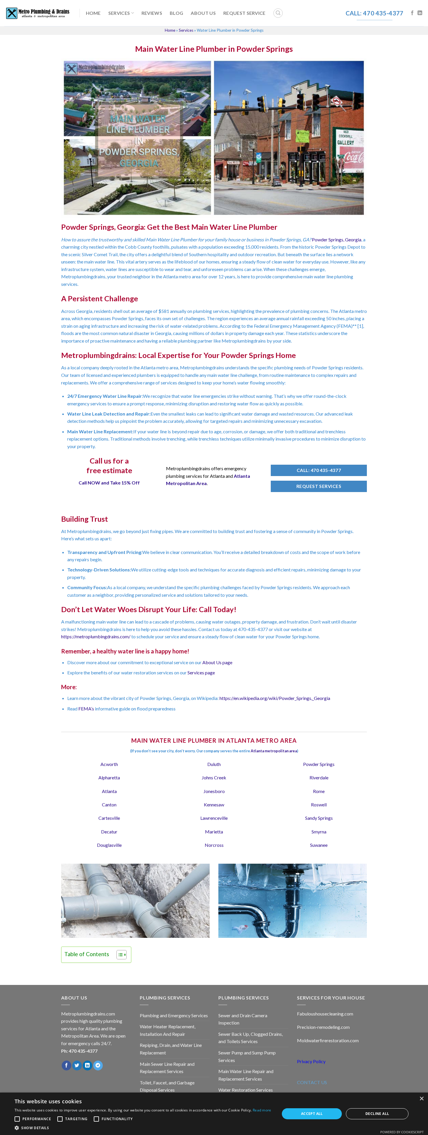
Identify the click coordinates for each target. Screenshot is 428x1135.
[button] (143, 1128)
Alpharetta (109, 777)
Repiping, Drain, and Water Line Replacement (171, 1048)
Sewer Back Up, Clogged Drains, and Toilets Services (250, 1037)
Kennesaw (214, 804)
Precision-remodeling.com (323, 1027)
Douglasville (109, 845)
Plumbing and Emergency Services (174, 1015)
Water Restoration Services (245, 1090)
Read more (262, 1110)
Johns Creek (214, 777)
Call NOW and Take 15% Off (109, 482)
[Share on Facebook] (66, 1065)
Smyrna (319, 831)
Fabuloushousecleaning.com (325, 1013)
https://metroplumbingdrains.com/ (95, 636)
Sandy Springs (319, 818)
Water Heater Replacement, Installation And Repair (167, 1030)
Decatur (109, 831)
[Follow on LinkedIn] (420, 13)
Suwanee (319, 845)
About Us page (217, 662)
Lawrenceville (214, 818)
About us (203, 13)
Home (93, 13)
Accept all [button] (312, 1113)
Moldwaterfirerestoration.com (328, 1040)
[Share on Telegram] (98, 1065)
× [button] (421, 1099)
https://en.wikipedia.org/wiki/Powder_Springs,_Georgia (275, 698)
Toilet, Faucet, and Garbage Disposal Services (167, 1086)
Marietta (214, 831)
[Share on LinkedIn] (87, 1065)
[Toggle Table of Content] (118, 955)
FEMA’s (86, 708)
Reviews (152, 13)
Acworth (109, 764)
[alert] (214, 1114)
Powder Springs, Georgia (336, 239)
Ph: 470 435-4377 (79, 1051)
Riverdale (318, 777)
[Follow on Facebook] (412, 13)
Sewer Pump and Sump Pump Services (247, 1056)
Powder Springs (319, 764)
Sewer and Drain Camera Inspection (242, 1019)
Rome (319, 791)
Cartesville (109, 818)
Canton (109, 804)
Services (119, 13)
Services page (201, 672)
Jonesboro (214, 791)
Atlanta (109, 791)
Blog (176, 13)
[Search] (278, 13)
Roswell (319, 804)
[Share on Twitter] (77, 1065)
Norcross (214, 845)
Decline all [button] (377, 1113)
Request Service (244, 13)
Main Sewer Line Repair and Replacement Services (167, 1067)
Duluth (214, 764)
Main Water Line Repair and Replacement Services (245, 1074)
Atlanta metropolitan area (274, 751)
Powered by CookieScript (402, 1132)
